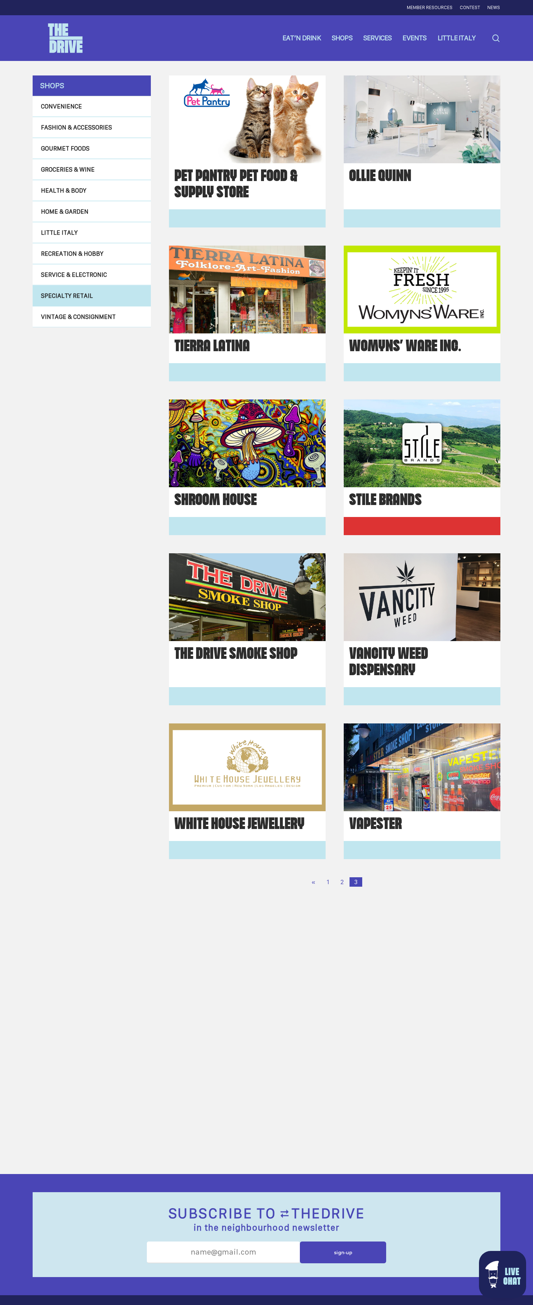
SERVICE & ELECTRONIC (74, 274)
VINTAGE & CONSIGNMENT (78, 316)
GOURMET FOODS (65, 148)
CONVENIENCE (61, 106)
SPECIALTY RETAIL (67, 295)
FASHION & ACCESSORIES (76, 127)
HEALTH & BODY (63, 190)
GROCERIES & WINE (68, 169)
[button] (502, 1274)
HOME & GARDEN (64, 211)
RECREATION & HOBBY (72, 253)
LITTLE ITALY (59, 232)
